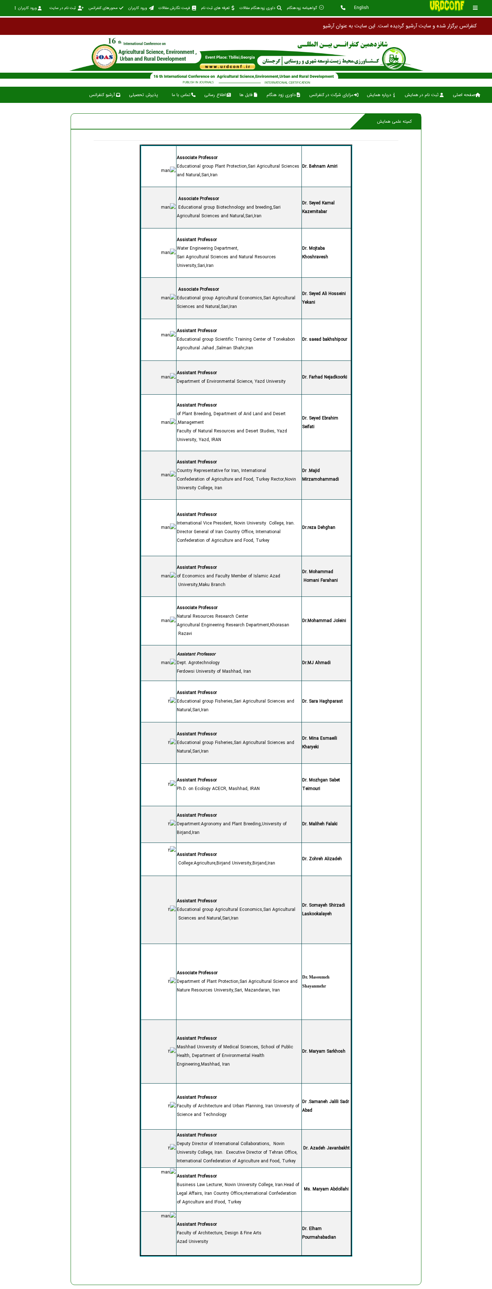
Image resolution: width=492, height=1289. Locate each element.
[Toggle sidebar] (475, 7)
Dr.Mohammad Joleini (324, 620)
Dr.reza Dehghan (318, 527)
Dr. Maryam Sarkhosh (323, 1051)
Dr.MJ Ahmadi (316, 662)
